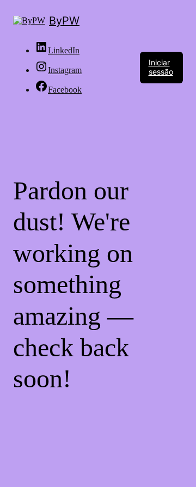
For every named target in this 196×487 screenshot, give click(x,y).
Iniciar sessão (161, 67)
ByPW (64, 20)
